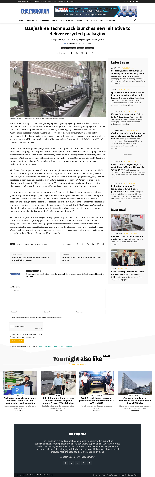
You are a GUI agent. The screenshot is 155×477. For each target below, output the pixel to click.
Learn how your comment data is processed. (55, 346)
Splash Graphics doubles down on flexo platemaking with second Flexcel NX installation (127, 95)
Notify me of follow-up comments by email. (27, 334)
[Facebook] (124, 1)
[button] (135, 20)
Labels (113, 89)
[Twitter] (133, 1)
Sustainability (89, 48)
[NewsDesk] (65, 43)
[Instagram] (127, 1)
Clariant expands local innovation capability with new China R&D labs (128, 136)
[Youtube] (136, 1)
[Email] (92, 53)
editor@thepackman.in (83, 457)
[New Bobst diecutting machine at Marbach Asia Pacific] (128, 222)
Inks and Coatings (118, 130)
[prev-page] (74, 416)
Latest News (81, 48)
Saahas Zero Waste (41, 244)
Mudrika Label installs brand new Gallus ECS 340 (82, 258)
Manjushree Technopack (25, 244)
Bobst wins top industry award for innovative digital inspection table (127, 274)
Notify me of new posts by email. (24, 337)
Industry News (72, 48)
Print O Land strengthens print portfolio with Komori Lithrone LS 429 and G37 (127, 167)
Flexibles (64, 48)
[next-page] (80, 416)
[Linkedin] (130, 1)
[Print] (97, 53)
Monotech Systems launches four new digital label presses (30, 258)
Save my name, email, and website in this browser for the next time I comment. (37, 317)
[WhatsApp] (82, 53)
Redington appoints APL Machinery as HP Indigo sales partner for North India (125, 189)
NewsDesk (72, 43)
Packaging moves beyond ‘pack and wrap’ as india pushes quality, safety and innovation (127, 73)
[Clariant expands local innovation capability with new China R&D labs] (135, 383)
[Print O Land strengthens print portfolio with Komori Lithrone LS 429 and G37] (96, 383)
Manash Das (20, 411)
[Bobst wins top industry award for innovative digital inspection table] (128, 257)
